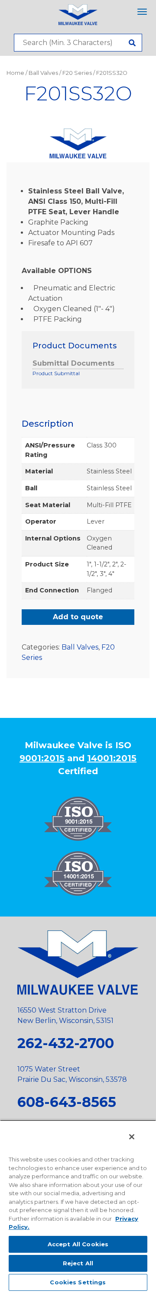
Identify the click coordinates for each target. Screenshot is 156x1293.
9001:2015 (42, 758)
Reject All (78, 1263)
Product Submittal (56, 373)
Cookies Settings (78, 1282)
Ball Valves (43, 73)
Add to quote (78, 617)
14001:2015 (111, 758)
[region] (78, 1206)
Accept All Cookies (78, 1244)
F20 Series (77, 73)
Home (15, 73)
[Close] (131, 1136)
